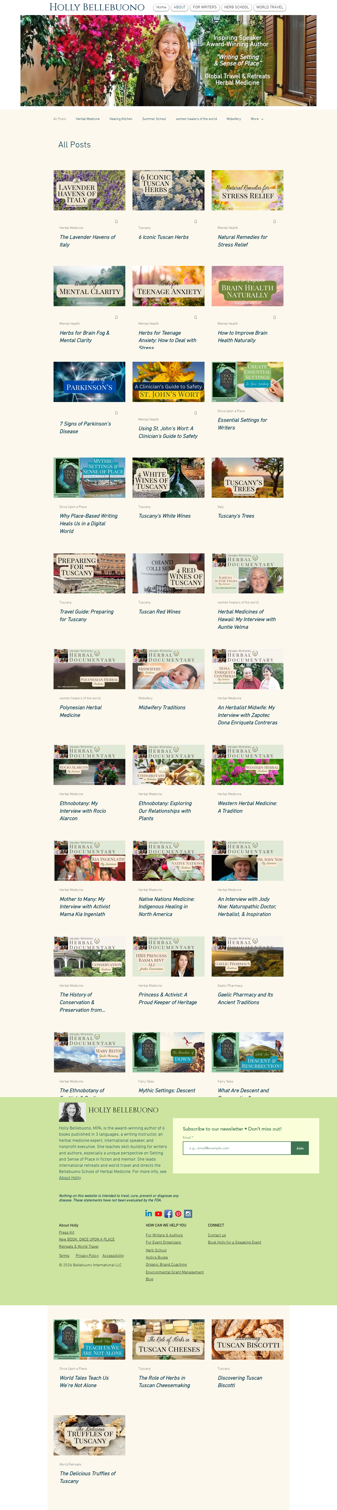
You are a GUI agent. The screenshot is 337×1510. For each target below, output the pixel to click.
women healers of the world (196, 119)
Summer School (154, 119)
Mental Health (228, 228)
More (255, 119)
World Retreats (70, 1465)
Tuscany (144, 228)
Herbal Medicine (88, 119)
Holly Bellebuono (97, 7)
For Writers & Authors (154, 1273)
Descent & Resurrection (235, 1273)
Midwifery (234, 119)
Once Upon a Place (231, 411)
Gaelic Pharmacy (230, 986)
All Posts (59, 119)
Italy (221, 507)
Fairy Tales (146, 1082)
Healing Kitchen (121, 119)
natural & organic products (237, 1465)
